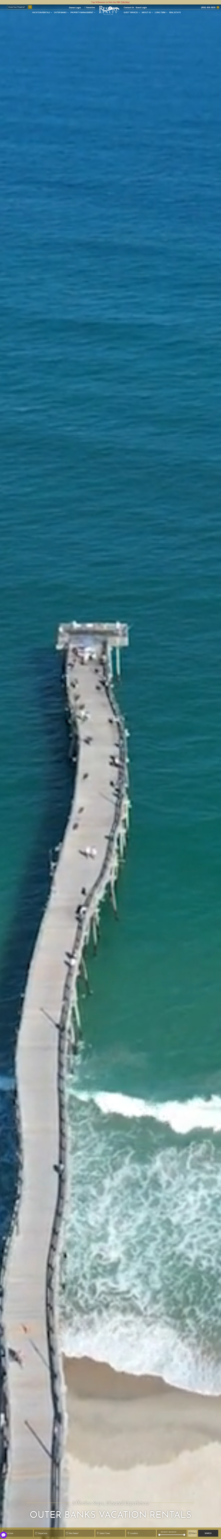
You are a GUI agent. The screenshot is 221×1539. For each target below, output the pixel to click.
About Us (146, 12)
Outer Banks (60, 12)
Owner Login (75, 7)
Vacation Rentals (41, 12)
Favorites (90, 7)
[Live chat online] (3, 1537)
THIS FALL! (125, 2)
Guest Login (141, 7)
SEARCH (208, 1533)
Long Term (160, 12)
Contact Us (129, 7)
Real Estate (175, 12)
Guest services (131, 12)
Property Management (81, 12)
